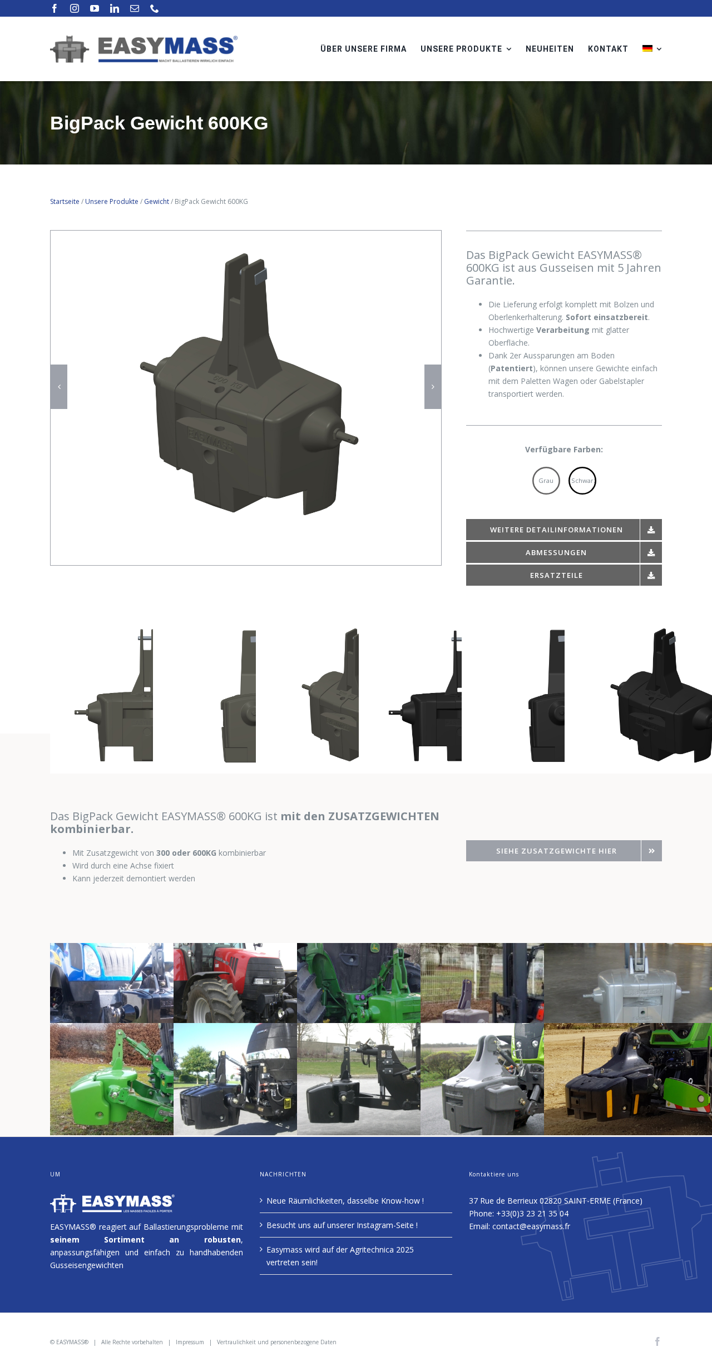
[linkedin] (114, 8)
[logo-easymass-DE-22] (144, 38)
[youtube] (94, 8)
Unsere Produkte (112, 201)
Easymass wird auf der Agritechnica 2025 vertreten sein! (340, 1256)
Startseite (65, 201)
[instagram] (74, 8)
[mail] (134, 8)
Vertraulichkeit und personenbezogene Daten (277, 1342)
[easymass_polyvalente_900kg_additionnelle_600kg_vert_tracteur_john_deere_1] (139, 1029)
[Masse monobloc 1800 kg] (510, 1029)
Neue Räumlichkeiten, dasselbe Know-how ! (345, 1200)
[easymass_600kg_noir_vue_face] (246, 240)
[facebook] (54, 8)
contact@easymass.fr (531, 1226)
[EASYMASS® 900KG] (139, 949)
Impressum (190, 1342)
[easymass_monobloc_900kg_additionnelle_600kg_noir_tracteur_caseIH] (263, 1029)
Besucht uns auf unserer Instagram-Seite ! (342, 1225)
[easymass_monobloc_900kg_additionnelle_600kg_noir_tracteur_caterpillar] (386, 1029)
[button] (59, 387)
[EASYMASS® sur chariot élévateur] (510, 949)
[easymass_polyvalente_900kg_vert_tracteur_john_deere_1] (386, 949)
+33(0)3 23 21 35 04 (532, 1213)
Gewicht (156, 201)
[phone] (154, 8)
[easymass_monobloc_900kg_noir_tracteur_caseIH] (263, 949)
